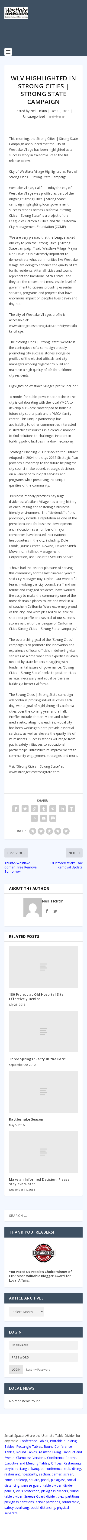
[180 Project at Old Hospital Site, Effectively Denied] (43, 967)
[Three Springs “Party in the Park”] (43, 1031)
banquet (37, 1468)
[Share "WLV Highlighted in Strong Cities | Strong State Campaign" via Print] (53, 818)
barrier (56, 1474)
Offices (56, 1463)
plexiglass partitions (19, 1502)
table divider (52, 1485)
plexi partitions (69, 1496)
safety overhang (16, 1507)
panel (45, 1480)
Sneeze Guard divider (40, 1496)
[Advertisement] (45, 36)
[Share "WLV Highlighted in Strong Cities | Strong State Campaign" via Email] (43, 818)
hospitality (29, 1474)
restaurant (12, 1474)
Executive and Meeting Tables (26, 1463)
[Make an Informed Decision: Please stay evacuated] (43, 1152)
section (44, 1474)
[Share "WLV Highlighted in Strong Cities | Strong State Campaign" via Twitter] (25, 808)
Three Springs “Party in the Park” (38, 1059)
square (34, 1480)
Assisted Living (50, 1452)
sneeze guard (31, 1485)
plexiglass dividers (54, 1491)
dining (76, 1468)
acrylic (9, 1468)
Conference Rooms (61, 1457)
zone (8, 1480)
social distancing (43, 1507)
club (67, 1468)
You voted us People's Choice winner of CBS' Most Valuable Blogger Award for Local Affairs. (40, 1275)
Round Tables (26, 1452)
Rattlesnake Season (26, 1119)
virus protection (27, 1491)
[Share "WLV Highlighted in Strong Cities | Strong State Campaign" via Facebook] (15, 808)
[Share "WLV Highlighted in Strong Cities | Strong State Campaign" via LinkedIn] (62, 808)
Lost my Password (38, 1370)
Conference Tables (34, 1441)
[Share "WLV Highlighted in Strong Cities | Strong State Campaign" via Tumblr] (43, 808)
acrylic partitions (48, 1502)
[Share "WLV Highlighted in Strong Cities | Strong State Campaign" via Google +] (34, 808)
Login (16, 1370)
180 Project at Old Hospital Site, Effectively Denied (37, 996)
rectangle (22, 1468)
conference (53, 1468)
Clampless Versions (30, 1457)
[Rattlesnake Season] (43, 1091)
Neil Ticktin (38, 111)
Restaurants (73, 1463)
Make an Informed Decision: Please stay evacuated (39, 1181)
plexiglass (58, 1480)
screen (68, 1474)
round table (70, 1502)
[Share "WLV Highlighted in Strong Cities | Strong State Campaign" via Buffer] (71, 808)
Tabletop (20, 1480)
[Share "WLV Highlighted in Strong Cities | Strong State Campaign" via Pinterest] (53, 808)
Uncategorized (34, 116)
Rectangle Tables (29, 1446)
